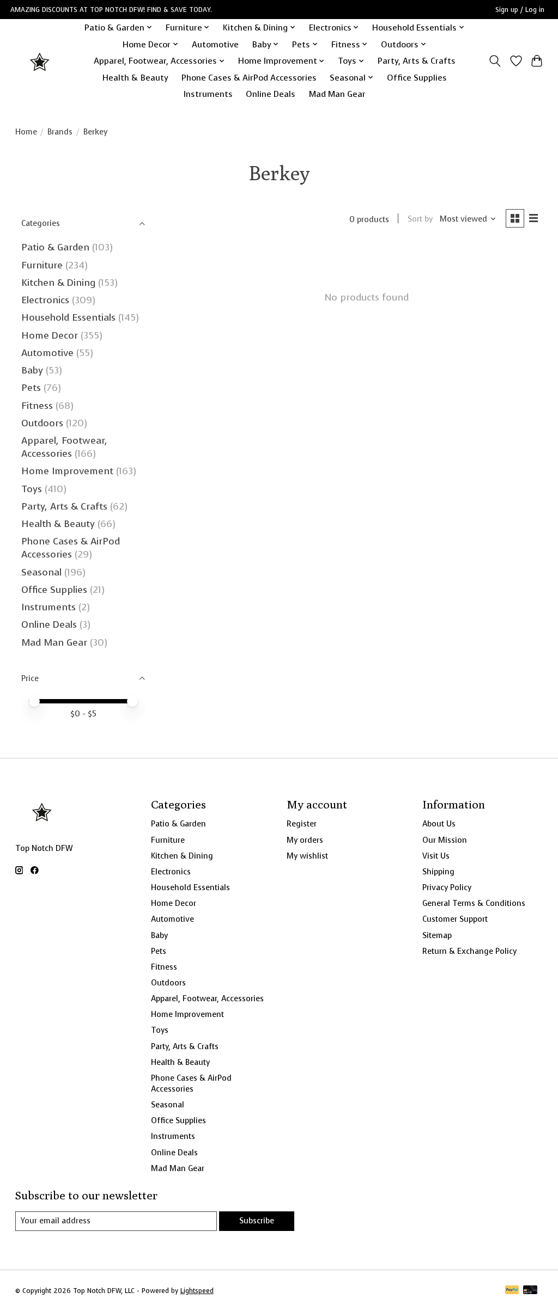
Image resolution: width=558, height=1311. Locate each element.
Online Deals (270, 94)
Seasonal (41, 572)
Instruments (208, 94)
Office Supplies (417, 77)
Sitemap (437, 935)
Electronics (45, 300)
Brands (59, 131)
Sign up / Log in (519, 9)
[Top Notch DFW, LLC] (40, 61)
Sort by (420, 218)
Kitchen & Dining (58, 282)
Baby (32, 370)
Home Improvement (67, 470)
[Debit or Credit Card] (530, 1290)
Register (302, 823)
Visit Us (436, 855)
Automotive (215, 44)
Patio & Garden (55, 247)
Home (26, 131)
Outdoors (42, 423)
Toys (31, 488)
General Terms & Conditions (473, 903)
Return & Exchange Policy (469, 951)
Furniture (42, 265)
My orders (305, 840)
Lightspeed (197, 1291)
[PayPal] (512, 1290)
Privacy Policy (446, 887)
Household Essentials (68, 317)
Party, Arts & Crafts (417, 60)
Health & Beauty (135, 77)
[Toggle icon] (494, 61)
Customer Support (455, 919)
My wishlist (307, 855)
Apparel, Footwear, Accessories (64, 447)
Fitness (37, 405)
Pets (31, 387)
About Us (439, 823)
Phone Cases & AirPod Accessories (249, 77)
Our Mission (444, 840)
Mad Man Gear (337, 94)
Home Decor (49, 335)
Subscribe (256, 1220)
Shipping (438, 871)
